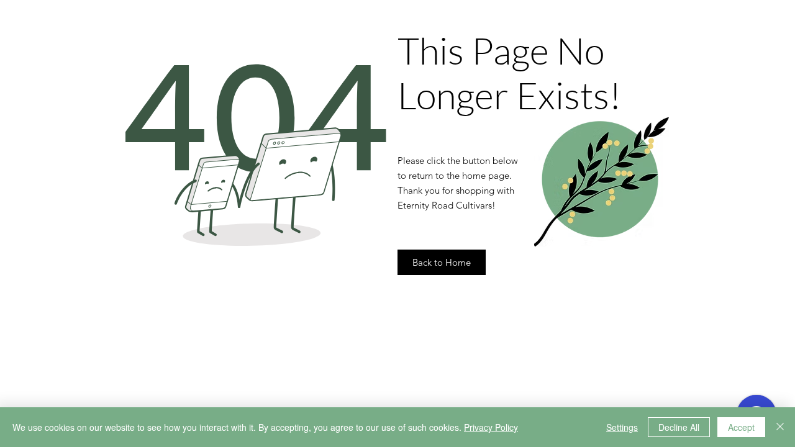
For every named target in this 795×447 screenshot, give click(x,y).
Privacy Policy (491, 427)
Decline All (678, 427)
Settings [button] (622, 427)
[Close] (780, 427)
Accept (741, 427)
